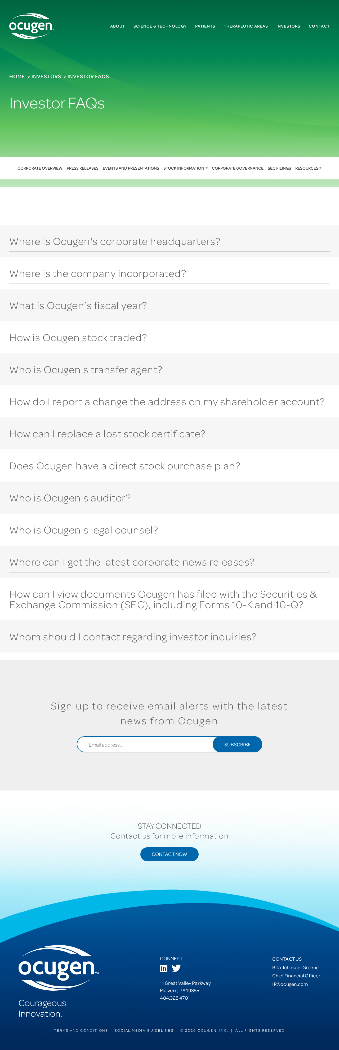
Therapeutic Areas (246, 26)
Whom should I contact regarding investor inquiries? (133, 636)
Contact (319, 26)
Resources (306, 168)
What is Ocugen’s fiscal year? (78, 304)
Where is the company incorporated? (97, 272)
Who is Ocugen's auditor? (70, 497)
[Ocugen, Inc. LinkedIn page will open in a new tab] (163, 968)
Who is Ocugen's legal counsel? (83, 529)
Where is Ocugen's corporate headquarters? (115, 240)
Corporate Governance (238, 168)
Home (17, 76)
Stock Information (183, 168)
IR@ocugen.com (290, 984)
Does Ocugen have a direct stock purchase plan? (124, 465)
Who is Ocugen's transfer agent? (86, 369)
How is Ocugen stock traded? (78, 336)
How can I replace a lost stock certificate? (107, 433)
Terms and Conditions (81, 1030)
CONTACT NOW (169, 854)
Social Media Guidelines (144, 1030)
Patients (205, 26)
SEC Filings (279, 168)
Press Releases (83, 168)
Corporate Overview (40, 168)
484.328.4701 (175, 998)
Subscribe (237, 744)
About (117, 26)
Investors (288, 26)
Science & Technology (160, 26)
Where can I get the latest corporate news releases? (132, 561)
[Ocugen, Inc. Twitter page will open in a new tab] (176, 968)
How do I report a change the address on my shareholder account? (167, 401)
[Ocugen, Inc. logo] (31, 26)
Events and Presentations (131, 168)
